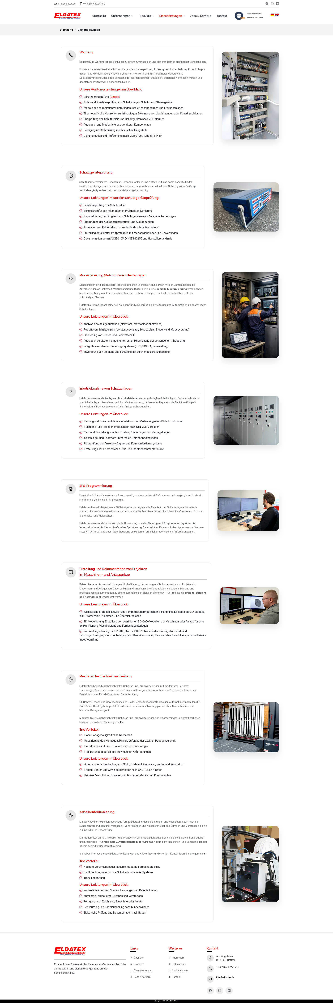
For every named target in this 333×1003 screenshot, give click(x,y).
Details (114, 96)
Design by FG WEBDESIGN (166, 1001)
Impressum (178, 957)
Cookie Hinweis (180, 970)
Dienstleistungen (143, 970)
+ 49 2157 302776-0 (94, 3)
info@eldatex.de (67, 3)
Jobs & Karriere (200, 16)
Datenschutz (179, 964)
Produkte (139, 964)
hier (122, 722)
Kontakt (221, 16)
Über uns (139, 957)
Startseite (99, 16)
